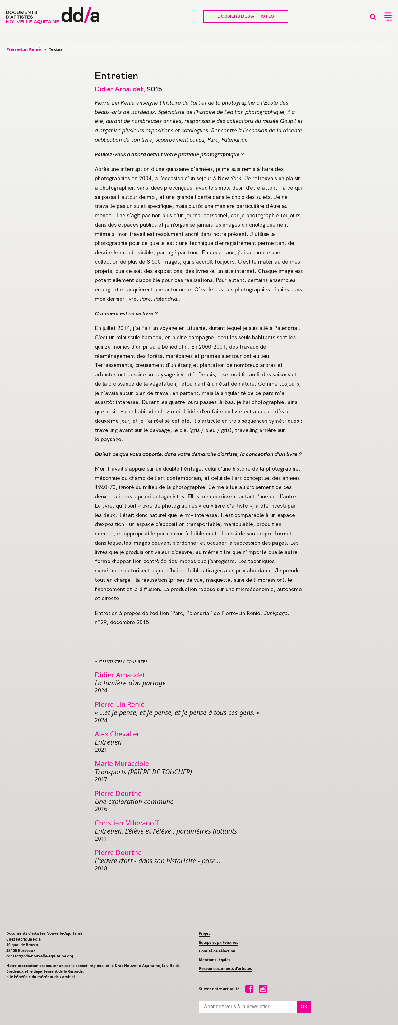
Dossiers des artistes (245, 16)
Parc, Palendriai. (227, 139)
